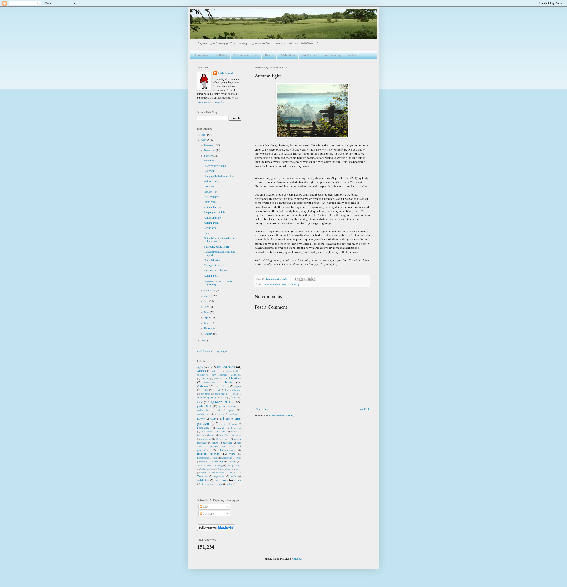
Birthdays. (209, 186)
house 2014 (221, 427)
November (210, 150)
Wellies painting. (212, 181)
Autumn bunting (212, 207)
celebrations (233, 378)
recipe (232, 453)
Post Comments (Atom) (281, 415)
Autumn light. (211, 275)
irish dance (207, 431)
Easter (235, 393)
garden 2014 (204, 406)
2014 (204, 134)
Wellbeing (220, 55)
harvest (201, 418)
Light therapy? (211, 196)
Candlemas (236, 374)
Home (313, 409)
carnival (217, 378)
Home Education (212, 260)
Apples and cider (212, 217)
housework (236, 427)
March (208, 323)
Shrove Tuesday (204, 465)
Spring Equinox (234, 465)
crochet (204, 389)
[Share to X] (305, 279)
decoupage (205, 393)
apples (200, 367)
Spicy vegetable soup (215, 165)
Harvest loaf (210, 191)
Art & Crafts (310, 55)
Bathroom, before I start (216, 246)
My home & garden (246, 55)
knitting (200, 435)
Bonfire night (232, 371)
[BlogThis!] (301, 279)
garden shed (203, 410)
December (210, 145)
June (207, 306)
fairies (223, 397)
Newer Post (262, 409)
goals (231, 410)
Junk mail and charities (216, 270)
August (208, 296)
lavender (212, 435)
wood (220, 484)
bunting (223, 374)
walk (233, 476)
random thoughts (281, 284)
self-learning (216, 461)
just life (221, 431)
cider (216, 386)
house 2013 (203, 427)
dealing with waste (233, 390)
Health (269, 55)
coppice (237, 386)
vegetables (219, 476)
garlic (219, 410)
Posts (205, 506)
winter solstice (207, 484)
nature (215, 442)
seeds (203, 461)
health (213, 418)
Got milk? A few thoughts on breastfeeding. (219, 239)
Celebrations (287, 55)
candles (205, 378)
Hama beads (210, 201)
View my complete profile (210, 102)
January (208, 333)
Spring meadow (207, 469)
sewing (232, 461)
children (229, 382)
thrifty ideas (218, 472)
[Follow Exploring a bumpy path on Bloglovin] (216, 529)
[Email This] (297, 279)
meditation (236, 435)
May (207, 312)
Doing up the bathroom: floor (219, 176)
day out (216, 389)
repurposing (226, 457)
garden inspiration (228, 406)
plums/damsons (227, 450)
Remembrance (203, 457)
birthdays (216, 370)
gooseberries (203, 413)
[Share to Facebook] (309, 279)
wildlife (237, 480)
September (210, 290)
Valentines (202, 476)
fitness (234, 397)
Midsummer (206, 439)
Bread (207, 233)
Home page (201, 55)
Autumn (268, 284)
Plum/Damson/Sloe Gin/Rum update (219, 253)
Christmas (202, 386)
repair (215, 457)
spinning (219, 465)
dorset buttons (221, 393)
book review (202, 374)
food (200, 402)
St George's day (224, 469)
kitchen (234, 431)
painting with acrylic (222, 446)
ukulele (233, 472)
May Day (224, 435)
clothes (225, 386)
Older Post (363, 409)
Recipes (352, 55)
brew (214, 374)
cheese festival (211, 382)
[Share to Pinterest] (313, 279)
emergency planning (206, 397)
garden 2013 (222, 402)
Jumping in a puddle (214, 212)
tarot (203, 472)
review (238, 457)
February (209, 328)
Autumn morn (211, 222)
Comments (208, 513)
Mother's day (222, 438)
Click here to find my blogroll (212, 351)
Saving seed (210, 227)
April (207, 317)
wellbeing (294, 284)
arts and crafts (226, 367)
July (206, 301)
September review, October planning (218, 282)
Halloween (209, 160)
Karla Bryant (225, 73)
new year (227, 442)
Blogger (297, 558)
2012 (204, 340)
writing (230, 484)
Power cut (209, 170)
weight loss (203, 480)
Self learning (332, 55)
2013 (204, 140)
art (209, 367)
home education (229, 424)
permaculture (203, 450)
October (208, 155)
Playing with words (214, 265)
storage (238, 469)
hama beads (234, 414)
